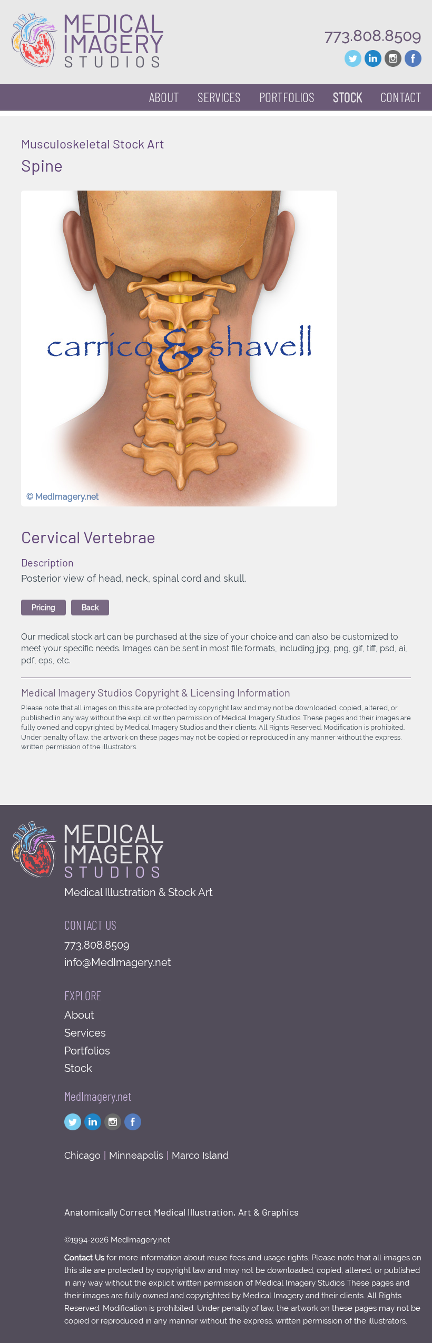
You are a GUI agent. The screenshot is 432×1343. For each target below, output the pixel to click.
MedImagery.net (97, 1095)
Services (85, 1033)
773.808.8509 (373, 35)
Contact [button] (400, 96)
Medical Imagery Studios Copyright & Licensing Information (155, 692)
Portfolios (87, 1050)
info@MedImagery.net (117, 962)
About (164, 96)
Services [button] (219, 96)
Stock (78, 1068)
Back (90, 607)
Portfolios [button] (287, 96)
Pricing (43, 607)
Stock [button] (347, 96)
